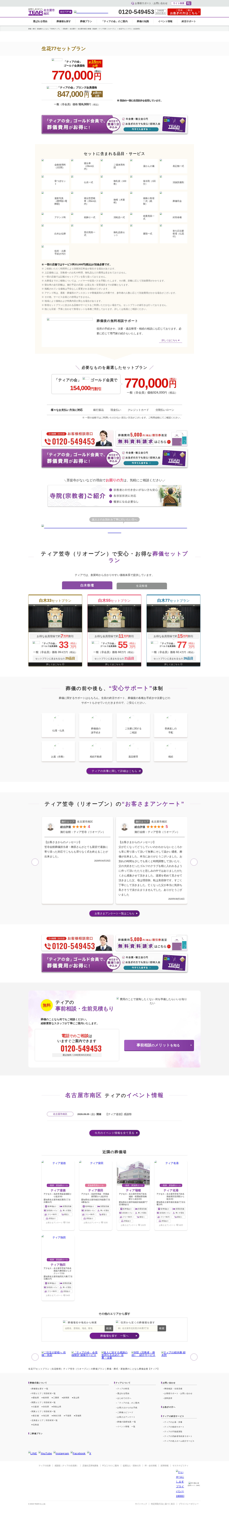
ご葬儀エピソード (125, 1412)
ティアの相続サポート (174, 1427)
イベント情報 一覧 (126, 1426)
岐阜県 (46, 1398)
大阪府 (36, 1407)
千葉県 (68, 1416)
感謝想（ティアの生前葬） (66, 1465)
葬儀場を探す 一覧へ (114, 1335)
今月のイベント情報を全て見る (115, 1132)
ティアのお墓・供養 (173, 1422)
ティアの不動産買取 (173, 1432)
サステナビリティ (180, 1465)
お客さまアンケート (114, 913)
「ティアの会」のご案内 (114, 21)
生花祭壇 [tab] (141, 585)
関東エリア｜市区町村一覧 (44, 1411)
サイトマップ (141, 1504)
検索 (109, 1328)
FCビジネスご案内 (110, 1465)
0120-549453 (136, 12)
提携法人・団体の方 (132, 1465)
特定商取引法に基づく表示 (163, 1504)
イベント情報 (165, 21)
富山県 (76, 1398)
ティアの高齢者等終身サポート (178, 1436)
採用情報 (165, 1465)
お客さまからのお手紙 (127, 1408)
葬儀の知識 (143, 21)
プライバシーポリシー (189, 1504)
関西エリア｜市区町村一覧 (44, 1402)
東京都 (36, 1416)
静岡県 (66, 1398)
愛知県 (36, 1398)
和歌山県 (57, 1407)
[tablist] (114, 585)
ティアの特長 (123, 1389)
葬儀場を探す (64, 21)
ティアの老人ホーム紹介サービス (179, 1441)
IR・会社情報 (151, 1465)
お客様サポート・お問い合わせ (178, 1393)
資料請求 (168, 1398)
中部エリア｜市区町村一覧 (44, 1393)
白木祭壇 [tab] (87, 585)
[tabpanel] (114, 627)
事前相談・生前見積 (173, 1389)
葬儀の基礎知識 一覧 (126, 1422)
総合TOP (64, 12)
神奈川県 (57, 1416)
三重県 (56, 1398)
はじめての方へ (124, 1398)
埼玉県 (46, 1416)
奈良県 (46, 1407)
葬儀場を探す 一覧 (40, 1389)
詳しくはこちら (169, 340)
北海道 (36, 1425)
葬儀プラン (86, 21)
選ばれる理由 (40, 21)
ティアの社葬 (45, 1465)
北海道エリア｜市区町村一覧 (45, 1420)
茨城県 (78, 1416)
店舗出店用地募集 (90, 1465)
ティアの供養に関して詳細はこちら (114, 771)
